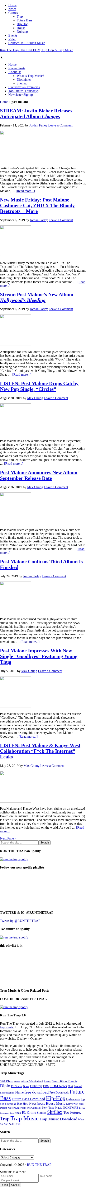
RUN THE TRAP (39, 1164)
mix (24, 1108)
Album (17, 1081)
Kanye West (72, 1103)
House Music (55, 1103)
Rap (12, 1113)
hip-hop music (73, 1099)
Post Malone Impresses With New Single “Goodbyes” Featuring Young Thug (38, 656)
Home (4, 102)
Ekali (70, 1086)
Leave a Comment (60, 125)
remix (18, 1112)
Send (5, 1184)
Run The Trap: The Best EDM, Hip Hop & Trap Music (36, 50)
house (41, 1103)
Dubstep (36, 1086)
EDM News (58, 1086)
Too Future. (72, 1112)
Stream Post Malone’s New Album (36, 297)
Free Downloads (59, 1092)
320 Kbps (6, 1081)
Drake (26, 1086)
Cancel (15, 1184)
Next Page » (8, 838)
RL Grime (29, 1113)
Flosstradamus (7, 1092)
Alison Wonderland (32, 1081)
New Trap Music (52, 1107)
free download (36, 1092)
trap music (7, 1027)
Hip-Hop (55, 1098)
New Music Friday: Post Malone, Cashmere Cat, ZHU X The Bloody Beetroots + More (37, 205)
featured (78, 1086)
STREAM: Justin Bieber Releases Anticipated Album (36, 113)
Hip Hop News (27, 1103)
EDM (46, 1086)
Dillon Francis (67, 1081)
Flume (19, 1092)
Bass (55, 1081)
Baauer (47, 1081)
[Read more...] (25, 191)
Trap (5, 1118)
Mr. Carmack (34, 1107)
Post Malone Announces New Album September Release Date (38, 475)
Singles (41, 1112)
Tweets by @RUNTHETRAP (20, 920)
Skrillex (54, 1112)
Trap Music (24, 1118)
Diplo (5, 1085)
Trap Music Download (58, 1119)
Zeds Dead (14, 1123)
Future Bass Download (28, 1099)
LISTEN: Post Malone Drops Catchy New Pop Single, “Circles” (39, 386)
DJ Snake (16, 1086)
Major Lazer (15, 1107)
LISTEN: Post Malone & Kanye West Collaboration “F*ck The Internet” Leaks (40, 751)
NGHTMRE (70, 1107)
